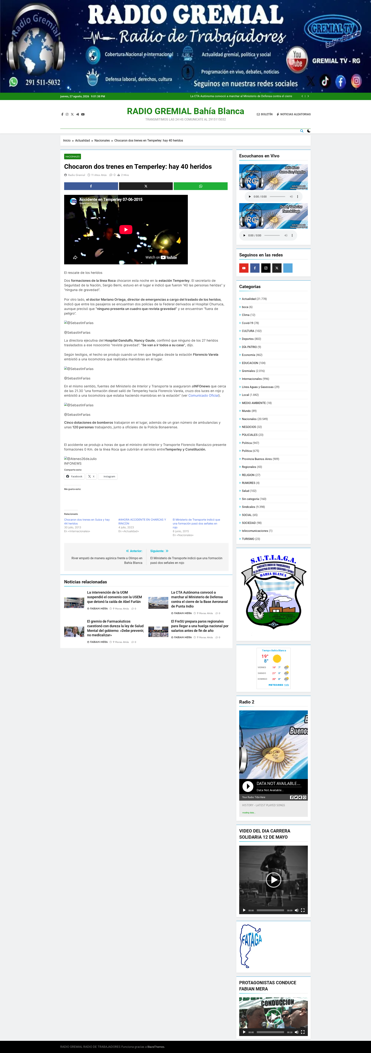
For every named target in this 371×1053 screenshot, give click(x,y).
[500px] (288, 268)
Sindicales (248, 507)
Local (245, 395)
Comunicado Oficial (203, 395)
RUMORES (248, 483)
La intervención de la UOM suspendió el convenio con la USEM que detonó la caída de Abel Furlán (114, 597)
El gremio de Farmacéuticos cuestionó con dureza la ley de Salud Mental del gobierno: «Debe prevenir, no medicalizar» (243, 96)
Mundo (246, 411)
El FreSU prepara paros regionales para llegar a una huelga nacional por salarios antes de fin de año (199, 626)
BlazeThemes (155, 1046)
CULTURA (248, 331)
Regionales (249, 467)
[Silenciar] (297, 910)
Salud (245, 491)
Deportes (248, 339)
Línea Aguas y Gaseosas (258, 387)
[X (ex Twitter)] (277, 268)
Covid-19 (247, 323)
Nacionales (73, 156)
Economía (248, 355)
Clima (245, 315)
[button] (273, 880)
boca (245, 307)
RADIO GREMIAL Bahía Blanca (185, 111)
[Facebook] (255, 268)
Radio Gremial (76, 175)
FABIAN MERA (99, 608)
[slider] (270, 910)
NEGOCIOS (249, 427)
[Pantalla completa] (303, 910)
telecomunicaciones (255, 531)
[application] (273, 880)
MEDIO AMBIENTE (254, 403)
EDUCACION (250, 363)
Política (247, 451)
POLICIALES (250, 435)
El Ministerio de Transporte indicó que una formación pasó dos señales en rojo (196, 523)
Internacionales (252, 379)
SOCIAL (247, 515)
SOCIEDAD (249, 523)
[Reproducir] (244, 910)
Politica (247, 443)
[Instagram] (266, 268)
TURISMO (248, 539)
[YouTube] (243, 268)
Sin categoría (250, 499)
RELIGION (248, 475)
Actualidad (249, 299)
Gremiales (248, 371)
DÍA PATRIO (249, 347)
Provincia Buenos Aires (257, 459)
